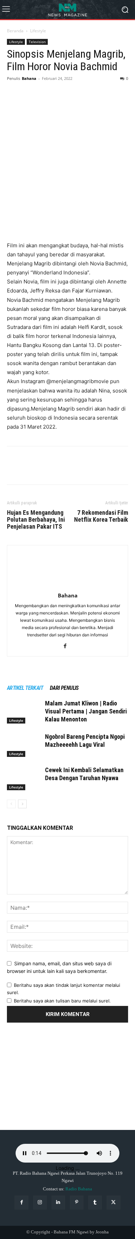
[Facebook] (14, 94)
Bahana (29, 78)
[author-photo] (67, 586)
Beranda (15, 31)
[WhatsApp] (62, 94)
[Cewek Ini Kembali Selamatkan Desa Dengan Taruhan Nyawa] (24, 778)
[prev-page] (11, 804)
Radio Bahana (78, 1188)
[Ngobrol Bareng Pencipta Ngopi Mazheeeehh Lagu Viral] (24, 745)
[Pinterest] (46, 94)
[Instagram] (40, 1202)
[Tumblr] (95, 1202)
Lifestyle (38, 31)
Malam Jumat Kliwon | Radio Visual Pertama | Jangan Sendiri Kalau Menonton (86, 711)
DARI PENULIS (64, 688)
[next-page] (22, 804)
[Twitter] (30, 94)
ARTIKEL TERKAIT (25, 688)
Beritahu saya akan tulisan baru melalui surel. (62, 1000)
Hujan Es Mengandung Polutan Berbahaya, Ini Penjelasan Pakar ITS (36, 519)
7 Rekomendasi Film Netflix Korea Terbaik (101, 516)
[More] (78, 94)
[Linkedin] (58, 1202)
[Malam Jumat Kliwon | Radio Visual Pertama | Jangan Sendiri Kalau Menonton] (24, 712)
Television (37, 41)
